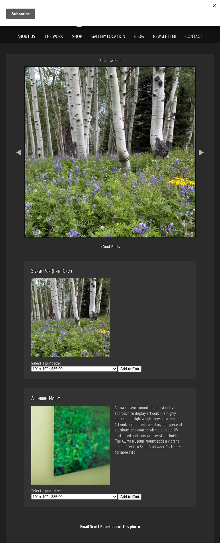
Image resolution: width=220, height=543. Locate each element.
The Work (53, 36)
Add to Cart (129, 369)
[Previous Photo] (15, 183)
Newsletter (164, 36)
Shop (77, 36)
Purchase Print (110, 60)
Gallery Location (108, 36)
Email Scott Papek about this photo (110, 526)
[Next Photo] (204, 183)
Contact (194, 36)
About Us (26, 36)
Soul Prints (111, 246)
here (177, 446)
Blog (139, 36)
